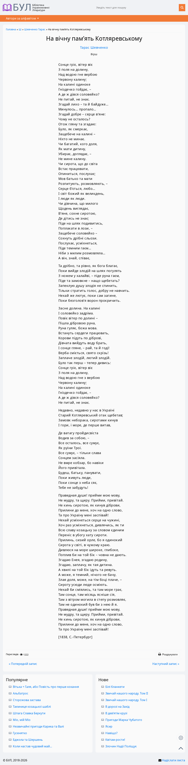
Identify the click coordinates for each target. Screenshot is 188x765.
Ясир (108, 726)
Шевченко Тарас (34, 29)
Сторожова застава (27, 700)
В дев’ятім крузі (116, 713)
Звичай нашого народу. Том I (126, 700)
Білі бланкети (114, 687)
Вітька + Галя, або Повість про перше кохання (46, 687)
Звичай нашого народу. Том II (126, 693)
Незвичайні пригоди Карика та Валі (38, 726)
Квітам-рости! (115, 740)
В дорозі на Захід (117, 707)
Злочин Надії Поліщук (121, 746)
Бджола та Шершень (28, 740)
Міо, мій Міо (21, 720)
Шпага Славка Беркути (29, 713)
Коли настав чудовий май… (32, 746)
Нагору (180, 748)
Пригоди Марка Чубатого (123, 720)
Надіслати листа (173, 760)
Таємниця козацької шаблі (32, 707)
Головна (11, 29)
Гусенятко (20, 733)
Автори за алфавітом (21, 18)
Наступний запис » (165, 664)
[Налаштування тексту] (180, 737)
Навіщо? (111, 733)
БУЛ (22, 7)
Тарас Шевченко (94, 47)
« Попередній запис (23, 664)
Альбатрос (20, 693)
